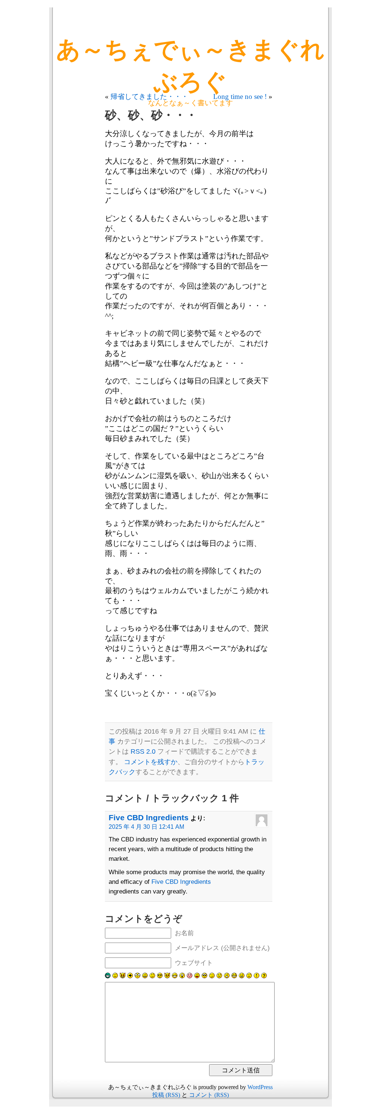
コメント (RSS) (209, 1095)
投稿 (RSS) (166, 1095)
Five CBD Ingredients (149, 817)
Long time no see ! (240, 96)
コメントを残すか (150, 762)
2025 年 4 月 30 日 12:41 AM (146, 827)
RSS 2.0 (143, 751)
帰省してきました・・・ (149, 96)
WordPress (260, 1087)
